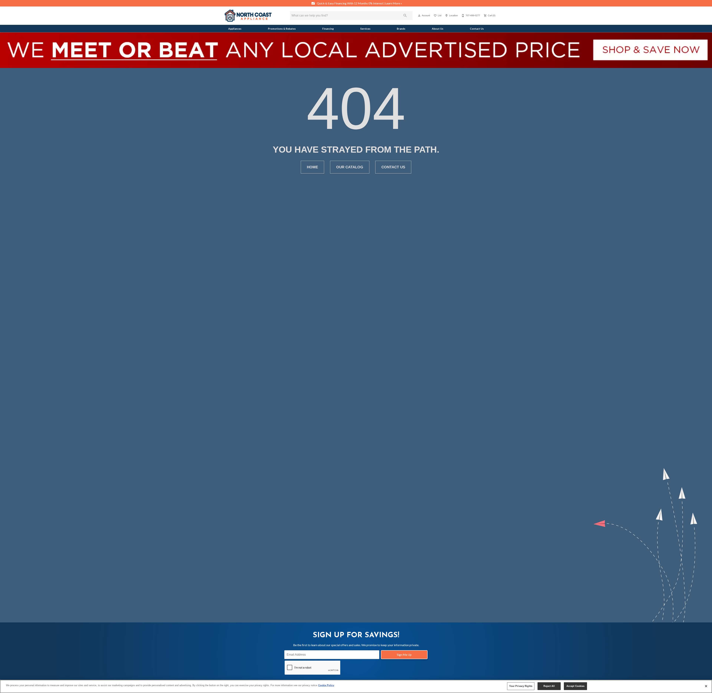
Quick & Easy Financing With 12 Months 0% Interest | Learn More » (359, 3)
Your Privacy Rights (520, 686)
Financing (328, 28)
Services (365, 28)
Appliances (234, 28)
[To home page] (248, 16)
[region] (356, 686)
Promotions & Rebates (282, 28)
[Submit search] (405, 15)
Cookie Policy (326, 685)
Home (312, 167)
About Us (437, 28)
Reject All (549, 686)
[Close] (706, 686)
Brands (401, 28)
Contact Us (477, 28)
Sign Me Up (404, 654)
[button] (419, 15)
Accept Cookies (575, 686)
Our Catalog (349, 167)
